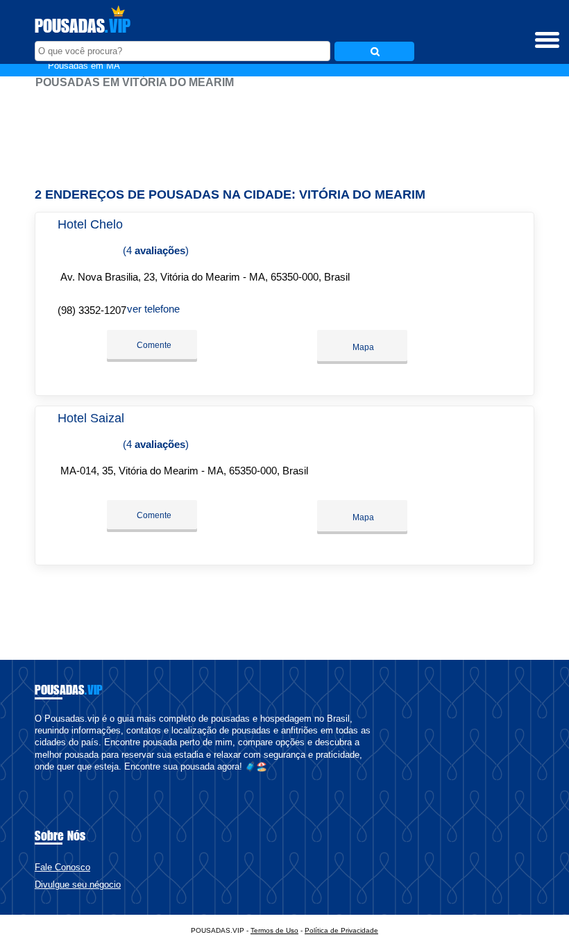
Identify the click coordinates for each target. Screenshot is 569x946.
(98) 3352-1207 (92, 310)
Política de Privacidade (341, 930)
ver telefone (153, 309)
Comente (153, 345)
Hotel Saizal (91, 418)
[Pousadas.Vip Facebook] (38, 778)
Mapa (362, 347)
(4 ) (154, 250)
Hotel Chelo (90, 224)
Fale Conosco (62, 867)
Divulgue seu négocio (78, 884)
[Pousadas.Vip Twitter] (44, 778)
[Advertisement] (284, 132)
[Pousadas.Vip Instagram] (50, 778)
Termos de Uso (274, 930)
